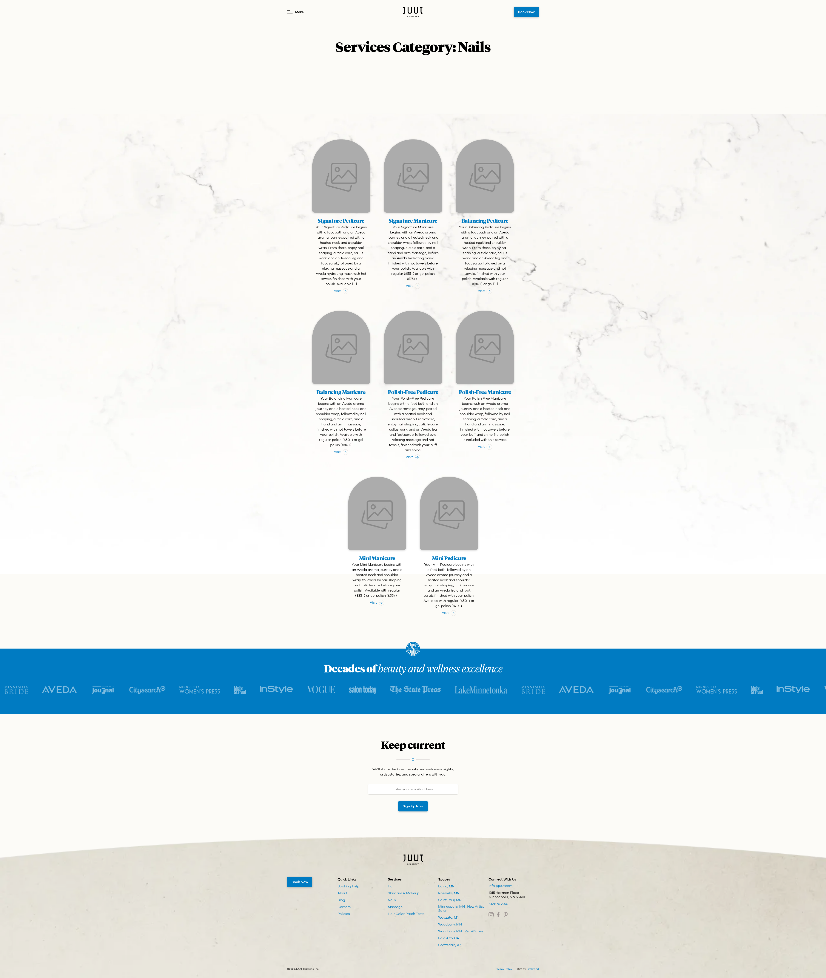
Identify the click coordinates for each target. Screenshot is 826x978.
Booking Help (348, 886)
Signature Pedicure (341, 221)
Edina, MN (446, 886)
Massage (395, 907)
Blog (341, 900)
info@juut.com (500, 886)
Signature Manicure (413, 221)
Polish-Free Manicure (485, 392)
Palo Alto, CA (448, 938)
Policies (343, 914)
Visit (337, 291)
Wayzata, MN (448, 917)
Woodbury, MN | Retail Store (460, 931)
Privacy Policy (503, 968)
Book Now (526, 12)
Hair (391, 886)
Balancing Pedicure (485, 221)
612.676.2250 (498, 904)
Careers (344, 907)
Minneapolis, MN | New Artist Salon (461, 908)
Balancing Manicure (340, 392)
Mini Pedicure (449, 558)
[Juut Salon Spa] (412, 12)
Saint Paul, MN (450, 900)
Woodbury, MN (450, 924)
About (342, 893)
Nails (392, 900)
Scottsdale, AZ (449, 945)
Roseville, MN (448, 893)
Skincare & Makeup (403, 893)
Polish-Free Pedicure (413, 392)
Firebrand (533, 968)
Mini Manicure (377, 558)
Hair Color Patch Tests (406, 914)
